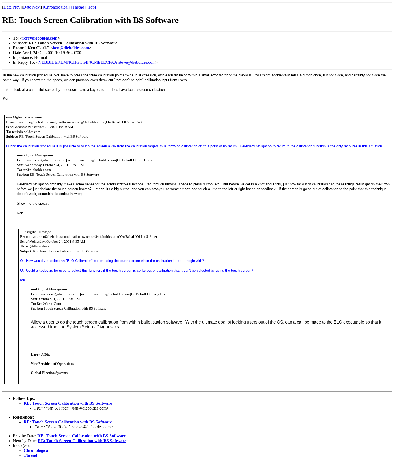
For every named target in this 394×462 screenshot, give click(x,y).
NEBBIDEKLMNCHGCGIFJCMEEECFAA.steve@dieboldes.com (96, 62)
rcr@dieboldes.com (39, 38)
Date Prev (11, 7)
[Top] (91, 7)
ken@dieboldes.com (71, 48)
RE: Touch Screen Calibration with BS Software (68, 403)
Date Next (31, 7)
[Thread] (78, 7)
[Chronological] (56, 7)
